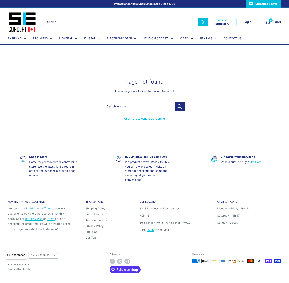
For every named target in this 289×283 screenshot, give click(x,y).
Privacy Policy (95, 226)
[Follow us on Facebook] (112, 261)
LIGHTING (66, 38)
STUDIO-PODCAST (156, 38)
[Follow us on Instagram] (127, 261)
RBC (33, 208)
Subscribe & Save (266, 3)
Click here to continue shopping (144, 118)
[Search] (203, 22)
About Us (91, 231)
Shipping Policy (95, 208)
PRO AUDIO (40, 38)
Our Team (92, 237)
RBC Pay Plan (34, 218)
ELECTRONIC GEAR (119, 38)
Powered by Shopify (19, 269)
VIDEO (184, 38)
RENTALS (206, 38)
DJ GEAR (90, 38)
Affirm (46, 208)
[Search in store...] (180, 106)
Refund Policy (94, 214)
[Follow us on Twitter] (119, 261)
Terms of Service (96, 220)
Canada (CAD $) (40, 255)
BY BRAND (15, 38)
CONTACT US (232, 38)
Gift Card (255, 162)
